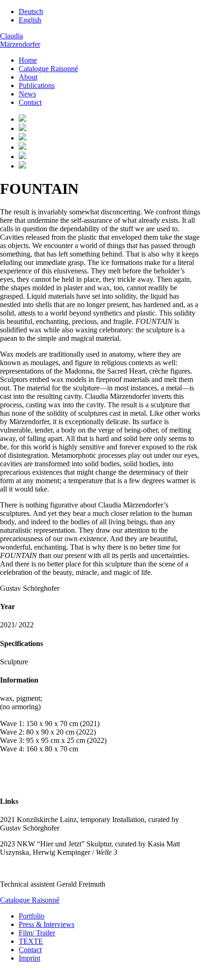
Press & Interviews (46, 924)
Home (28, 60)
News (27, 94)
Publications (37, 85)
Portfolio (31, 916)
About (28, 77)
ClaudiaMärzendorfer (20, 40)
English (30, 20)
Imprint (29, 958)
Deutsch (31, 11)
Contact (30, 102)
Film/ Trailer (37, 933)
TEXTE (31, 941)
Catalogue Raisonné (48, 69)
